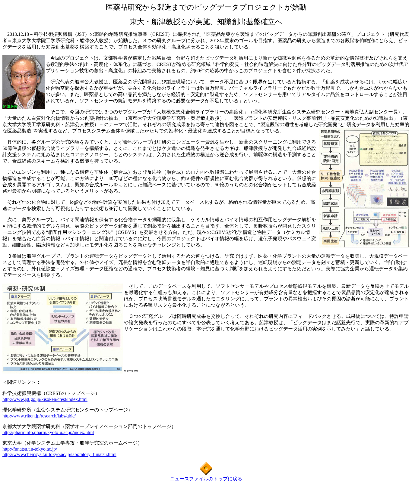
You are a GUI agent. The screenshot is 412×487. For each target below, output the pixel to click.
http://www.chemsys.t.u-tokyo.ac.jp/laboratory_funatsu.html (59, 454)
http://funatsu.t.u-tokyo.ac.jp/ (29, 448)
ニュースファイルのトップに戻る (206, 478)
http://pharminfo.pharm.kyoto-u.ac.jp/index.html (48, 432)
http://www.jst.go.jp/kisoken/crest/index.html (44, 399)
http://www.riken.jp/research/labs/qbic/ (39, 415)
